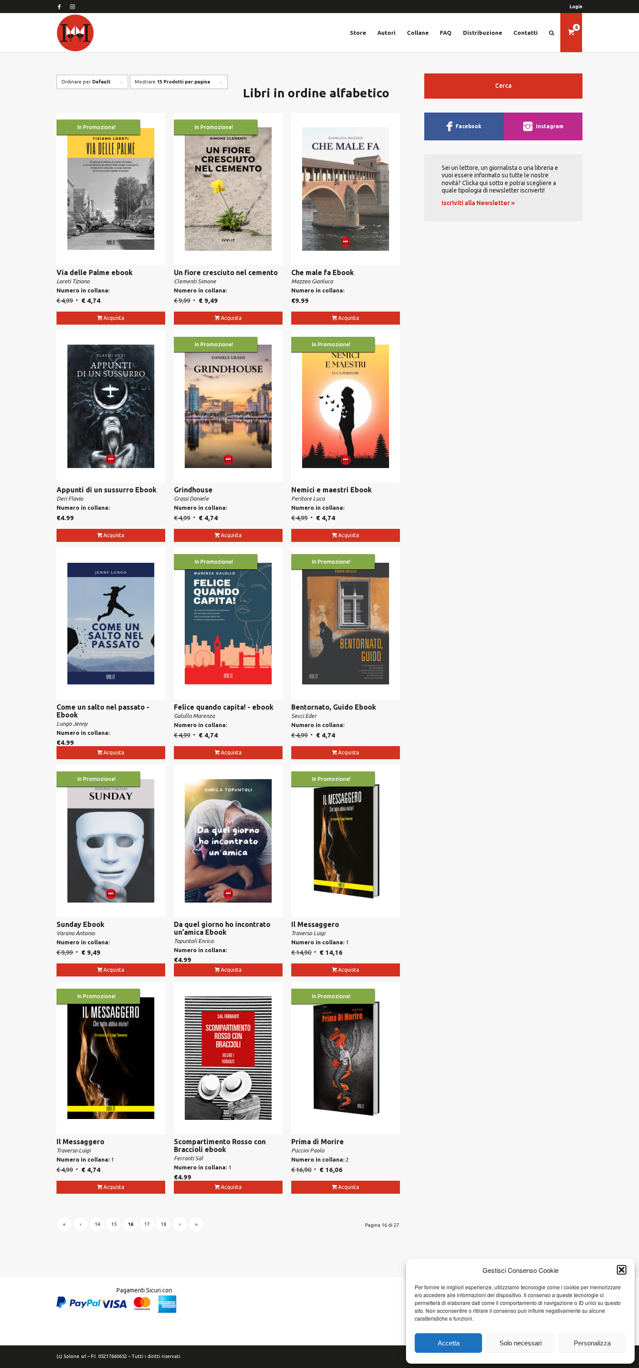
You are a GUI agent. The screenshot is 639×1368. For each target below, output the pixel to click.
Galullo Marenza (194, 716)
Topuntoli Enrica (193, 941)
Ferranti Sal (188, 1158)
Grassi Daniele (191, 498)
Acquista (113, 318)
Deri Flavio (70, 498)
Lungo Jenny (72, 724)
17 (147, 1224)
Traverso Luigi (308, 933)
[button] (621, 1269)
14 (97, 1224)
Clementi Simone (195, 281)
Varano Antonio (76, 933)
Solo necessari (520, 1343)
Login (575, 6)
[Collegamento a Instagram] (72, 6)
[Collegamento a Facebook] (59, 6)
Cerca (503, 85)
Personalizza (592, 1343)
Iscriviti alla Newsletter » (478, 202)
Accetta (448, 1343)
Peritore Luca (308, 498)
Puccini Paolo (307, 1150)
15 (113, 1224)
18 (163, 1224)
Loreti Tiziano (73, 281)
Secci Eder (303, 716)
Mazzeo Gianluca (312, 281)
